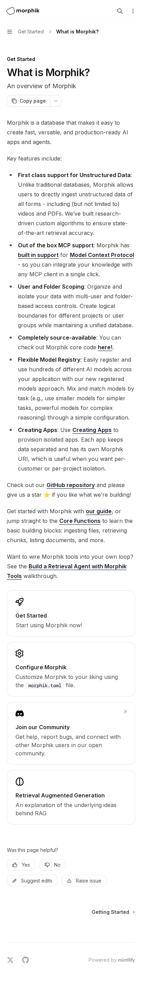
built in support (38, 254)
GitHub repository (71, 485)
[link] (71, 613)
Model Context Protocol (102, 254)
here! (105, 347)
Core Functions (80, 520)
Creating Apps (92, 429)
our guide (99, 511)
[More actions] (133, 11)
